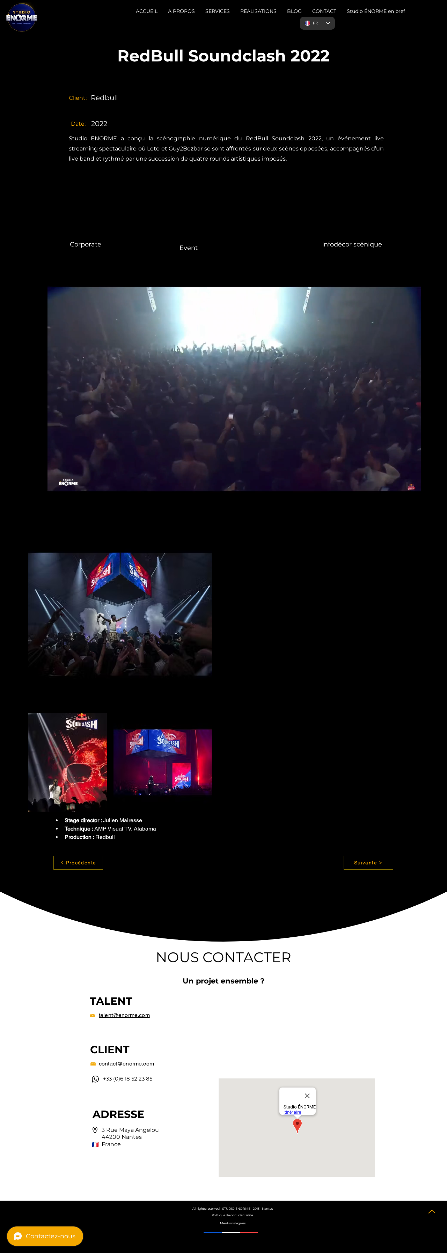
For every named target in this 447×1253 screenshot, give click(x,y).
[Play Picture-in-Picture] (418, 495)
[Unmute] (48, 495)
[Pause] (37, 495)
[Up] (432, 1211)
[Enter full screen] (430, 495)
